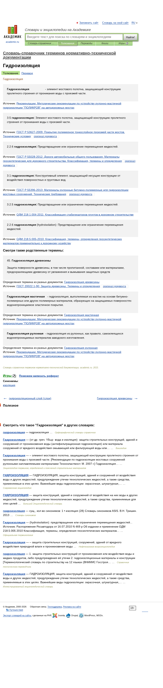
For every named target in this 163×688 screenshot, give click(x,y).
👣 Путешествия (14, 610)
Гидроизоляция (14, 439)
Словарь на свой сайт (115, 22)
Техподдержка (55, 606)
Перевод (27, 73)
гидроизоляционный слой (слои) (30, 398)
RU (133, 22)
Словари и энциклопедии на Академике (58, 30)
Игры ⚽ (123, 43)
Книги (105, 43)
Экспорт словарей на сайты (17, 615)
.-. (58, 286)
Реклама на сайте (72, 606)
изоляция (9, 385)
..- (75, 214)
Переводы (86, 43)
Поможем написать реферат (39, 375)
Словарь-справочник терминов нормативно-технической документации (41, 43)
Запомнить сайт (89, 22)
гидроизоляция (14, 432)
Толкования (67, 43)
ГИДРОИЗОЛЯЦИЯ (15, 475)
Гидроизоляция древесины (114, 398)
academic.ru (12, 42)
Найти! (130, 37)
